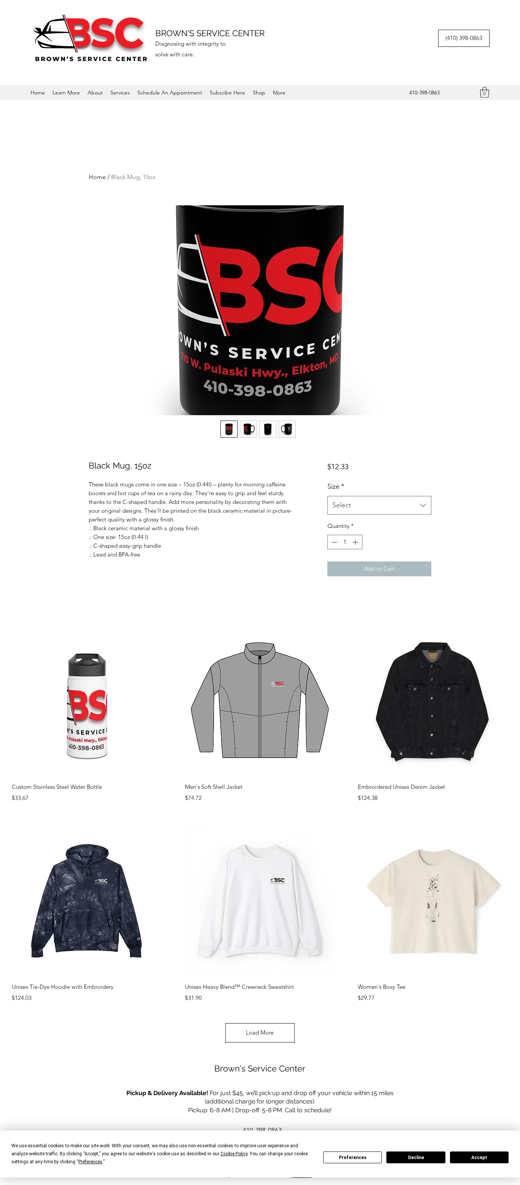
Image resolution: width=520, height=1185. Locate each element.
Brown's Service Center (259, 1068)
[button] (66, 92)
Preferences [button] (90, 1161)
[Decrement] (334, 542)
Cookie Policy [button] (233, 1153)
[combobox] (379, 505)
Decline (416, 1157)
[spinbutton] (344, 542)
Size (335, 486)
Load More (260, 1032)
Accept (479, 1157)
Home (97, 177)
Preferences (353, 1157)
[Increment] (356, 542)
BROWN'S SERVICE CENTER (210, 33)
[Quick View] (87, 700)
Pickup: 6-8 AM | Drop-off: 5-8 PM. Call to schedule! (260, 1110)
